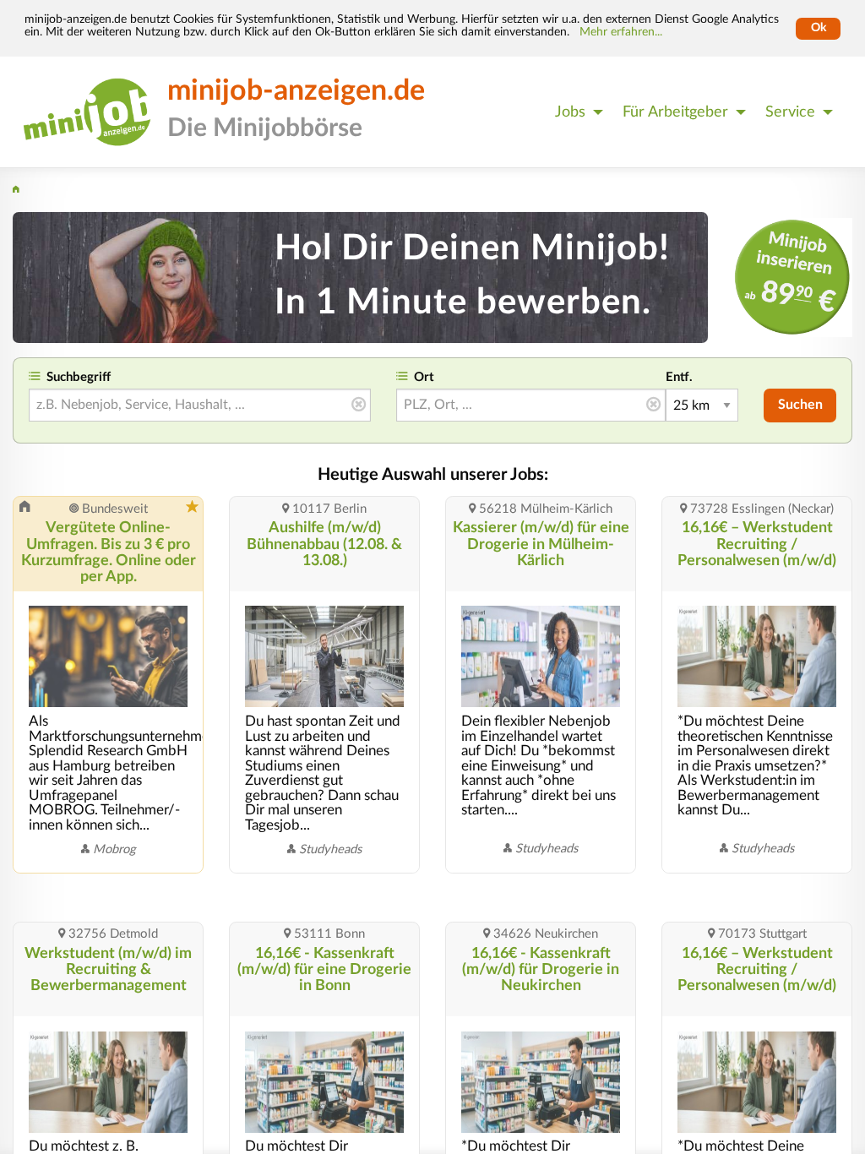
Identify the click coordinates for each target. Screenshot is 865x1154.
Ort (424, 377)
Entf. (679, 377)
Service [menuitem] (790, 112)
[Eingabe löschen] (358, 404)
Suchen (800, 404)
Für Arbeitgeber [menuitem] (675, 112)
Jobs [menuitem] (570, 112)
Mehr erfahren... (620, 32)
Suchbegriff (78, 377)
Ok (818, 28)
